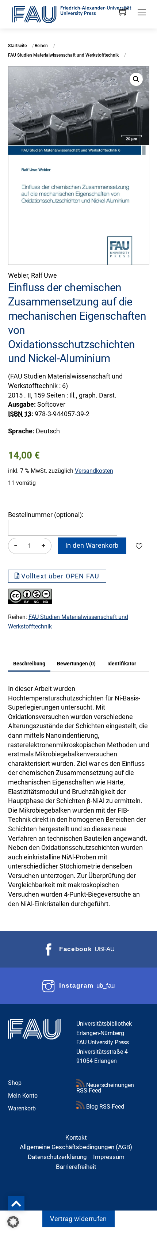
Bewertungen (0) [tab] (76, 663)
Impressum (109, 1156)
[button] (136, 79)
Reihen (41, 45)
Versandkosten (94, 470)
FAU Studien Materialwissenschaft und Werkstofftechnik (63, 55)
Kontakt (76, 1137)
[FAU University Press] (78, 13)
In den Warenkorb (92, 545)
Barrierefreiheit (76, 1166)
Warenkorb (22, 1108)
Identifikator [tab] (121, 663)
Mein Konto (23, 1095)
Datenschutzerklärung (57, 1156)
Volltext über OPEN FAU (60, 576)
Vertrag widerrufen (78, 1219)
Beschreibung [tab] (29, 663)
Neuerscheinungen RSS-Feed (105, 1088)
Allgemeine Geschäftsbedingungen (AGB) (76, 1147)
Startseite (17, 45)
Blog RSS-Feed (104, 1106)
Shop (15, 1082)
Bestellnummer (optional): (45, 514)
